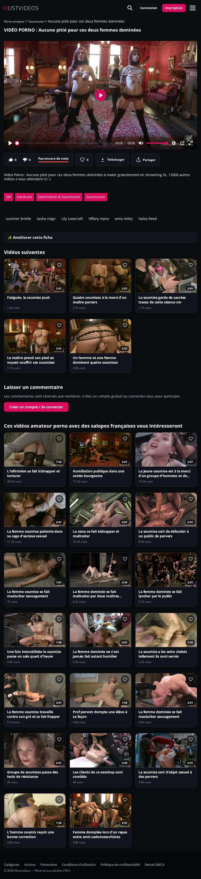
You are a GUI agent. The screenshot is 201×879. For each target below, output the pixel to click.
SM (8, 196)
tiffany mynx (99, 218)
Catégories (11, 864)
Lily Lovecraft (72, 218)
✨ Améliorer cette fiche (30, 237)
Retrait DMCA (154, 864)
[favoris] (59, 265)
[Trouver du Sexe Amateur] (130, 7)
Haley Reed (147, 218)
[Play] (10, 143)
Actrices (30, 864)
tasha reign (46, 218)
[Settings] (174, 143)
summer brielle (18, 218)
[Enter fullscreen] (191, 143)
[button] (192, 7)
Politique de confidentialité (120, 864)
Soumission (36, 21)
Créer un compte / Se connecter (36, 407)
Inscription (174, 8)
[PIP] (182, 143)
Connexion (148, 8)
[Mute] (141, 143)
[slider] (64, 143)
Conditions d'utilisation (79, 864)
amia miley (124, 218)
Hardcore (24, 196)
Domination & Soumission (59, 196)
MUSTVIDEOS (21, 8)
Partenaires (48, 864)
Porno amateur (14, 21)
